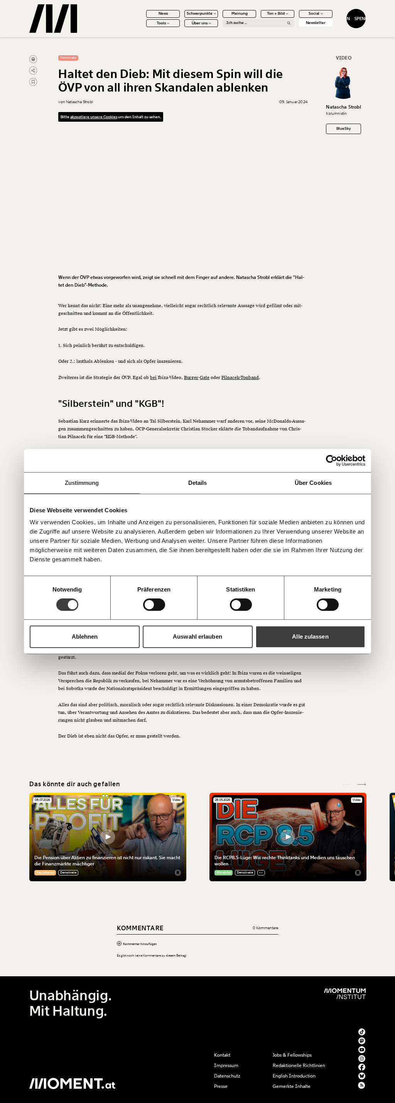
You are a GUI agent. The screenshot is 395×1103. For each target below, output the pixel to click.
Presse (221, 1086)
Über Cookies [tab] (313, 482)
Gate (204, 378)
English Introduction (294, 1076)
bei (153, 378)
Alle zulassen (310, 636)
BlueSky (343, 128)
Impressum (226, 1065)
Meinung (239, 13)
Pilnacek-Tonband (240, 378)
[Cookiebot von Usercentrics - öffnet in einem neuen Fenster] (331, 460)
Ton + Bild (276, 13)
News (163, 13)
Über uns (200, 23)
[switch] (154, 604)
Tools (161, 23)
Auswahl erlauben (197, 636)
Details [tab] (197, 482)
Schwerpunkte (200, 13)
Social (314, 13)
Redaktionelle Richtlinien (299, 1065)
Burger (191, 378)
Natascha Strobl (343, 107)
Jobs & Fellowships (292, 1055)
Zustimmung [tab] (82, 482)
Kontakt (222, 1055)
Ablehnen (85, 636)
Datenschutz (227, 1076)
